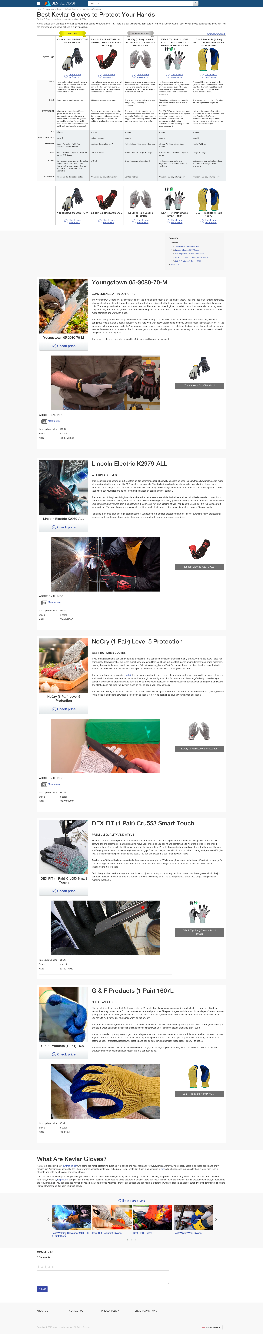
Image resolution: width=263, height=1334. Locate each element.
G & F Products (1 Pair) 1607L (188, 261)
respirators (62, 1180)
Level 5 (127, 675)
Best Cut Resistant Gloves (107, 1233)
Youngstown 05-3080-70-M (187, 246)
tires (163, 1169)
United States (212, 1327)
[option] (70, 1221)
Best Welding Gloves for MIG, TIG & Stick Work (70, 1234)
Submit (42, 1289)
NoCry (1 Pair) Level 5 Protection (189, 254)
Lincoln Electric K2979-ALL (187, 250)
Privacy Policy (110, 1311)
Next (216, 1220)
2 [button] (131, 1240)
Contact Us (76, 1311)
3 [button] (135, 1240)
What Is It (175, 265)
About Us (42, 1311)
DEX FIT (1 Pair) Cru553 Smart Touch (191, 257)
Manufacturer (54, 421)
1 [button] (127, 1240)
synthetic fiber (70, 1166)
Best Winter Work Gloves (187, 1233)
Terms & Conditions (145, 1311)
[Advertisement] (67, 252)
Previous (48, 1220)
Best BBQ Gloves (142, 1233)
